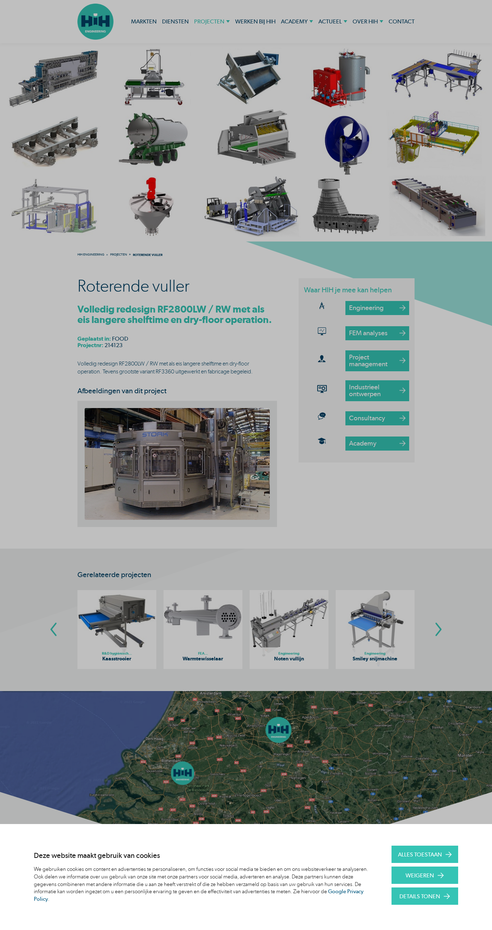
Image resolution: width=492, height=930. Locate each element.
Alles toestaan (420, 854)
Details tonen (419, 896)
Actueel (330, 21)
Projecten (209, 21)
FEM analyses (368, 333)
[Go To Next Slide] (438, 629)
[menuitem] (90, 254)
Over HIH (365, 21)
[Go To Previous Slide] (53, 629)
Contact (402, 21)
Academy (294, 21)
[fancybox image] (177, 464)
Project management (368, 360)
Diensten (175, 21)
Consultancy (367, 418)
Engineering (366, 308)
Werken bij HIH (255, 21)
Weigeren (420, 875)
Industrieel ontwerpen (365, 390)
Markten (144, 21)
